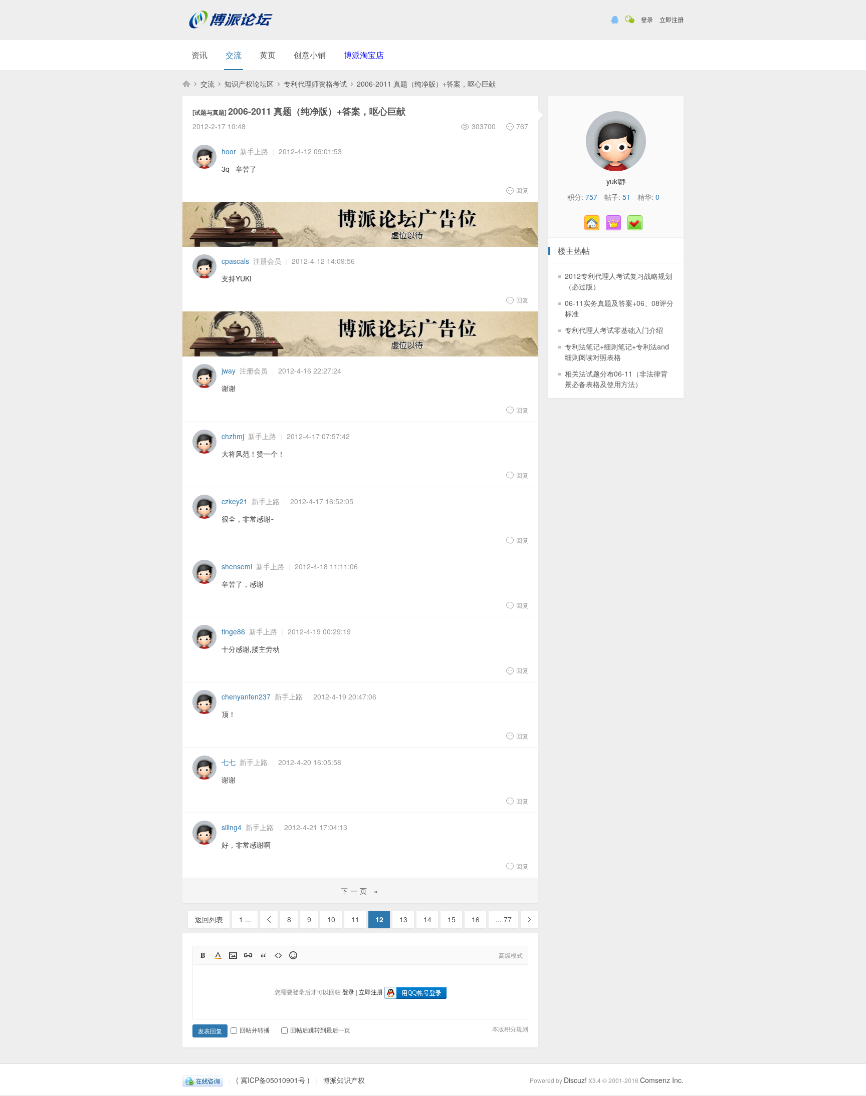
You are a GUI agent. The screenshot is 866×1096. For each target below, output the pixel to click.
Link (248, 955)
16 (476, 919)
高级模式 (511, 955)
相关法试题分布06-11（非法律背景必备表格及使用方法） (616, 379)
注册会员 (267, 261)
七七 (229, 762)
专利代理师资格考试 (315, 84)
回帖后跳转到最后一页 (320, 1029)
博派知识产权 (186, 83)
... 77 (504, 919)
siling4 (232, 827)
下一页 (529, 919)
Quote (263, 955)
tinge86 (233, 631)
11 (355, 919)
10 (331, 919)
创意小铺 (310, 55)
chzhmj (233, 436)
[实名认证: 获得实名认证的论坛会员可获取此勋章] (637, 227)
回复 (522, 190)
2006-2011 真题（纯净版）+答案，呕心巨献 (426, 84)
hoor (229, 151)
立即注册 (672, 19)
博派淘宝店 (364, 55)
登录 (647, 19)
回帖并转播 (255, 1029)
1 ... (245, 919)
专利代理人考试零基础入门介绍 (614, 330)
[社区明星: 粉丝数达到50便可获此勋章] (616, 227)
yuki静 (616, 181)
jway (229, 371)
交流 (234, 55)
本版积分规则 (510, 1028)
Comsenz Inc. (662, 1080)
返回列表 (209, 919)
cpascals (235, 261)
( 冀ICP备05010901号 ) (273, 1080)
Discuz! (575, 1080)
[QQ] (202, 1080)
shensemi (237, 566)
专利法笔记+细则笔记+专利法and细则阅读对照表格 (617, 351)
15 (452, 919)
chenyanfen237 (246, 696)
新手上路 (254, 151)
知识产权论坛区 (249, 84)
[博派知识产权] (231, 32)
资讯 (199, 55)
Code (278, 955)
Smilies (293, 955)
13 (403, 919)
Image (233, 955)
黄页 (268, 55)
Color (218, 955)
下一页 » (360, 891)
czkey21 (235, 501)
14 (427, 919)
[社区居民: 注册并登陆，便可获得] (594, 227)
